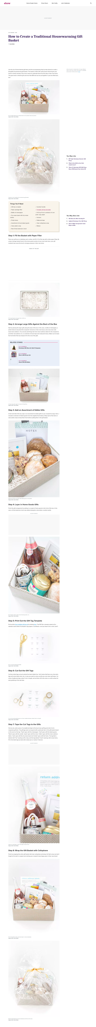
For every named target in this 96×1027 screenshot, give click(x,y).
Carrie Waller (12, 44)
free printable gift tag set (21, 624)
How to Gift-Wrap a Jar (25, 355)
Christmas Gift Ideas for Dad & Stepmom (29, 348)
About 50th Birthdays (24, 362)
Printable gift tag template (44, 210)
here (35, 624)
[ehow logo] (7, 3)
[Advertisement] (48, 56)
